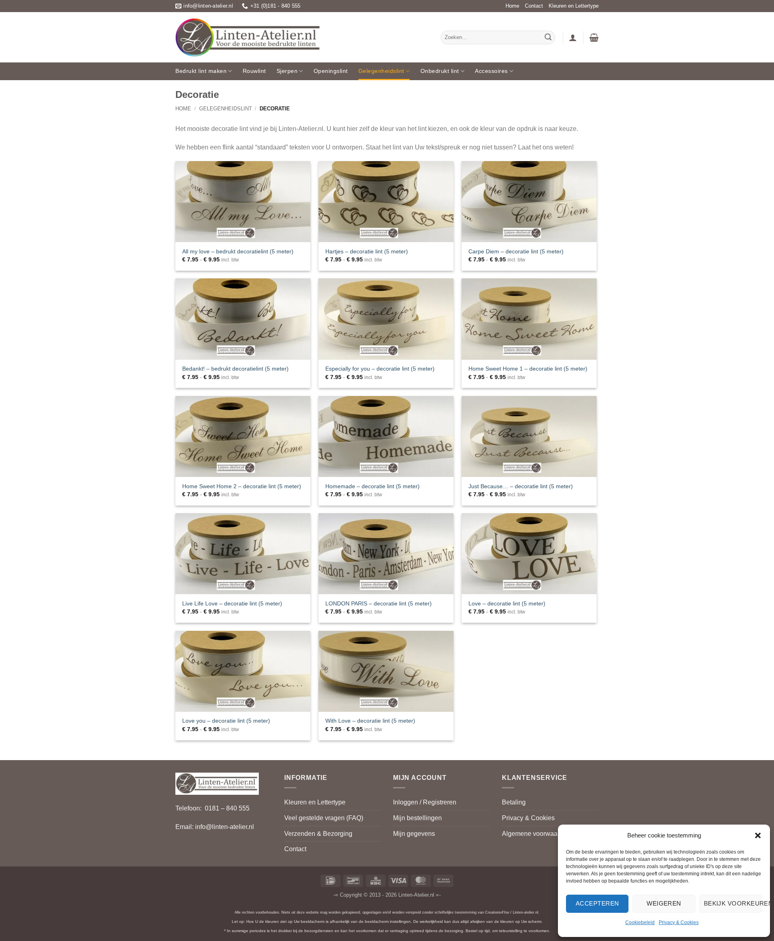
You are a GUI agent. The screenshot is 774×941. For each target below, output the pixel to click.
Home (512, 6)
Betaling (514, 802)
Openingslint (331, 71)
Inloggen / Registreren (424, 802)
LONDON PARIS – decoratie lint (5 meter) (378, 603)
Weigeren (664, 903)
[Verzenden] (548, 37)
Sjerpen (287, 71)
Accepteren (597, 903)
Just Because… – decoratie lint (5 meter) (520, 486)
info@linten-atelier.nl (224, 826)
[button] (758, 835)
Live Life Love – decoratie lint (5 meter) (232, 603)
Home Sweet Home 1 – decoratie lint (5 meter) (527, 368)
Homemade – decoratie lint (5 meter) (372, 486)
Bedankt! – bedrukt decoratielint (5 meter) (235, 368)
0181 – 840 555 (227, 808)
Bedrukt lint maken (201, 71)
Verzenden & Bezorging (318, 833)
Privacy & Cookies (679, 922)
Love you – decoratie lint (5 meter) (226, 720)
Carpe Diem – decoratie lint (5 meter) (516, 251)
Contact (534, 6)
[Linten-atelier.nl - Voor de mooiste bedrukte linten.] (248, 37)
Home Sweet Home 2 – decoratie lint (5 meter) (241, 486)
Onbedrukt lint (439, 71)
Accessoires (491, 71)
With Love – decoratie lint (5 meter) (370, 720)
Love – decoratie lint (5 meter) (506, 603)
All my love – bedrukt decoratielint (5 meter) (237, 251)
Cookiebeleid (640, 922)
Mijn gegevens (414, 833)
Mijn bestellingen (417, 818)
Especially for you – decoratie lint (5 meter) (380, 368)
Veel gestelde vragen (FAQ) (323, 818)
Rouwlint (254, 71)
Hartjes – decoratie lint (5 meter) (366, 251)
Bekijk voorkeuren (733, 903)
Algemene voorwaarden (536, 833)
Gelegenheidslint (381, 71)
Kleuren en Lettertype (574, 6)
